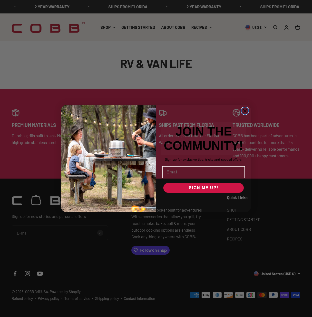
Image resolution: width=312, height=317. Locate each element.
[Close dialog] (245, 110)
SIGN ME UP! (203, 188)
